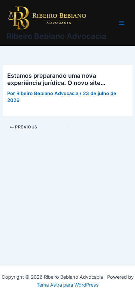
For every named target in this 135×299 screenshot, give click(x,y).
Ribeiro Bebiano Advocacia (56, 36)
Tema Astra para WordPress (68, 285)
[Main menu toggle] (121, 23)
